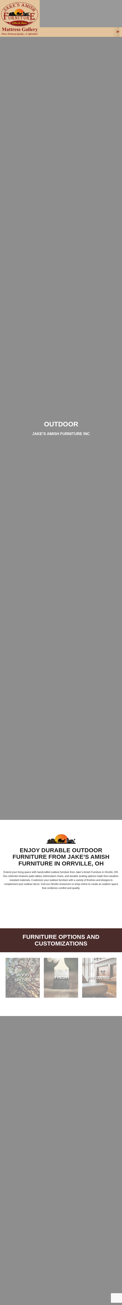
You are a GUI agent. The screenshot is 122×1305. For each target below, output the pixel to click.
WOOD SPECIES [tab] (22, 977)
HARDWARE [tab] (99, 978)
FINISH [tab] (61, 978)
